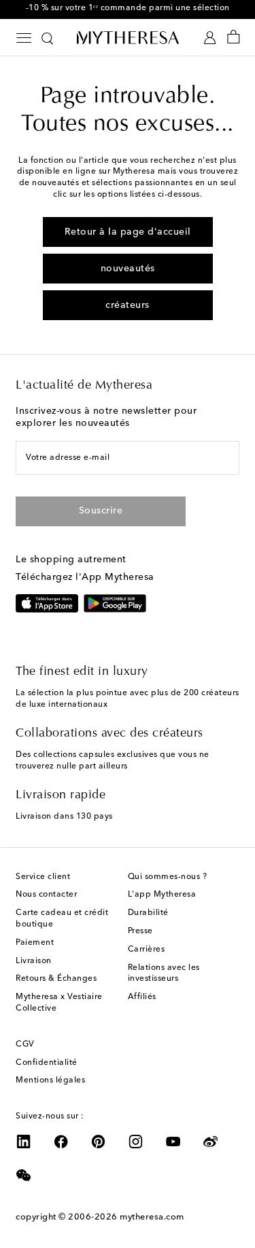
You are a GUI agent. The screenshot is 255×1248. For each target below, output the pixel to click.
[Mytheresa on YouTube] (173, 1141)
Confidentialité (47, 1063)
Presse (140, 931)
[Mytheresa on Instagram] (136, 1141)
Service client (43, 877)
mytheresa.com (152, 1217)
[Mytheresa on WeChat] (24, 1175)
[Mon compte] (210, 38)
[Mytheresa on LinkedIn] (24, 1141)
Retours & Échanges (56, 979)
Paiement (35, 943)
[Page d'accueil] (128, 37)
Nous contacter (46, 895)
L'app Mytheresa (162, 895)
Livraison (34, 961)
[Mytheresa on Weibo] (211, 1141)
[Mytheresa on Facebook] (61, 1141)
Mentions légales (50, 1080)
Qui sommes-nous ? (167, 877)
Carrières (146, 949)
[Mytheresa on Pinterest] (98, 1141)
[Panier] (233, 38)
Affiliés (142, 997)
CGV (25, 1044)
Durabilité (148, 913)
